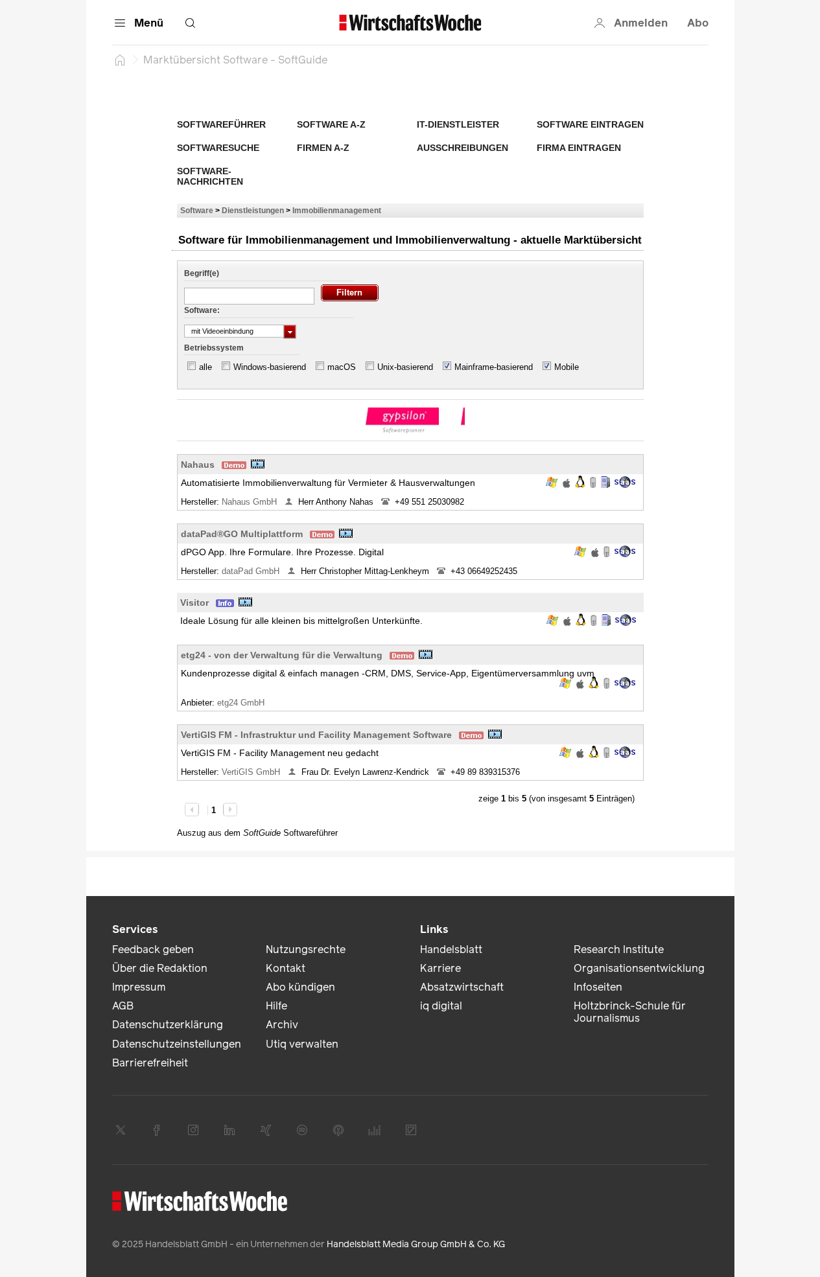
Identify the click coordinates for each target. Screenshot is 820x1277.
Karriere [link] (440, 968)
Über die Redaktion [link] (159, 968)
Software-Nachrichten (210, 176)
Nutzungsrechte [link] (306, 949)
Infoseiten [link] (598, 987)
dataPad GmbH (252, 571)
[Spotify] (302, 1130)
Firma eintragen (579, 148)
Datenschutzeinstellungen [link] (176, 1044)
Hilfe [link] (276, 1005)
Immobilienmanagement (336, 210)
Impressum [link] (138, 987)
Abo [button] (698, 23)
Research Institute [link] (619, 949)
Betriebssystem (214, 347)
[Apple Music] (338, 1130)
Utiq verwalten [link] (302, 1044)
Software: (202, 310)
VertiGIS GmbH (252, 772)
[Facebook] (157, 1130)
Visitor (194, 602)
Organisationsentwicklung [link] (639, 968)
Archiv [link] (282, 1024)
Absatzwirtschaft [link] (462, 987)
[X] (120, 1130)
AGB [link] (123, 1005)
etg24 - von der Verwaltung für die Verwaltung (281, 655)
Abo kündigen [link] (300, 987)
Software (196, 210)
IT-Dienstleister (458, 124)
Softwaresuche (218, 148)
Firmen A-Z (323, 148)
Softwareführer (221, 124)
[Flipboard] (411, 1130)
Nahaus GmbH (250, 502)
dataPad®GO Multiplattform (242, 534)
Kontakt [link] (285, 968)
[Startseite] (120, 59)
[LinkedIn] (229, 1130)
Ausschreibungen (462, 148)
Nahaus (198, 464)
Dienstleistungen (253, 210)
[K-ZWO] (402, 420)
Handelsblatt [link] (451, 949)
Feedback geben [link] (153, 949)
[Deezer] (374, 1130)
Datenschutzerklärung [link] (167, 1024)
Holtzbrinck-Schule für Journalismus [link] (630, 1012)
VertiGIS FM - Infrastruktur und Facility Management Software (316, 735)
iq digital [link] (441, 1005)
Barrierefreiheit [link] (150, 1062)
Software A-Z (331, 124)
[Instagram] (193, 1130)
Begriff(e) (201, 273)
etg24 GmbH (242, 703)
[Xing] (266, 1130)
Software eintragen (590, 124)
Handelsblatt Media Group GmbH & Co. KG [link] (416, 1244)
